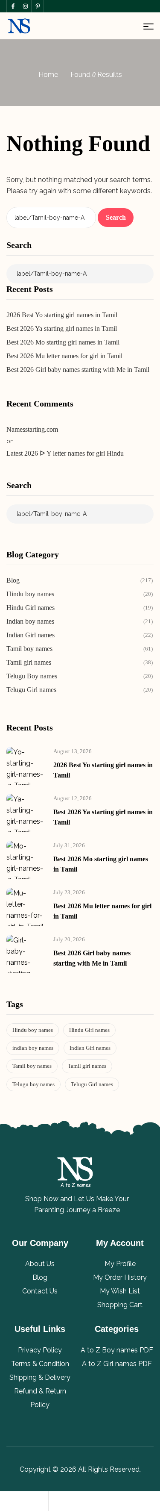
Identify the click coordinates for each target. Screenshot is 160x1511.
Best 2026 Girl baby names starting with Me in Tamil (77, 369)
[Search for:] (52, 217)
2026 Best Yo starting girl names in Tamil (61, 314)
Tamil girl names (87, 1066)
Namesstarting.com (32, 429)
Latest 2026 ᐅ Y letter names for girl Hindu (65, 453)
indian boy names (32, 1048)
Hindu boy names (32, 1030)
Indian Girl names (90, 1048)
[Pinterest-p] (37, 6)
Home (48, 75)
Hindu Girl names (89, 1030)
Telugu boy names (33, 1084)
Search (19, 245)
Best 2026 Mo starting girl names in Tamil (62, 342)
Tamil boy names (32, 1066)
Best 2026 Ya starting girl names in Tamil (61, 328)
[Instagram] (25, 6)
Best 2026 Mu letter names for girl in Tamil (64, 355)
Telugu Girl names (92, 1084)
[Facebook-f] (12, 6)
